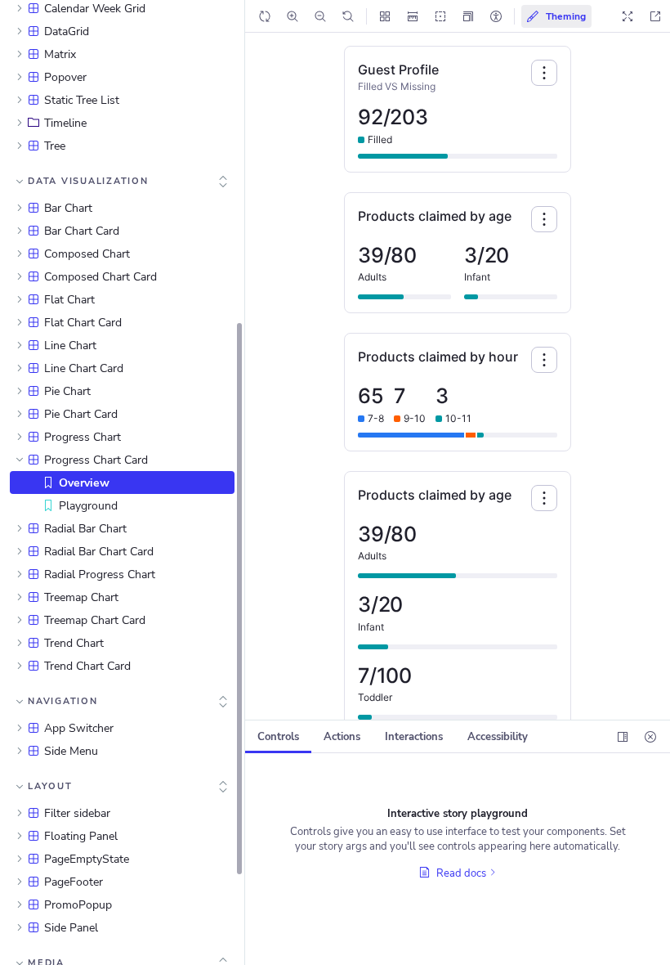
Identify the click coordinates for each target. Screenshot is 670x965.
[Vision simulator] (496, 16)
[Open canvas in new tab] (655, 16)
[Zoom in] (292, 16)
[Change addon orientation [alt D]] (622, 736)
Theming (564, 16)
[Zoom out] (320, 16)
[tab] (278, 736)
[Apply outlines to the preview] (440, 16)
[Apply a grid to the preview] (384, 16)
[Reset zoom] (348, 16)
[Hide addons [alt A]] (650, 736)
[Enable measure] (412, 16)
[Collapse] (223, 181)
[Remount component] (264, 16)
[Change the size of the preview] (468, 16)
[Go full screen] (627, 16)
